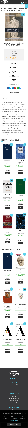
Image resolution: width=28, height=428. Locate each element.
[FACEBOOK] (11, 379)
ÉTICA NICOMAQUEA (20, 304)
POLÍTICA (20, 270)
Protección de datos (14, 400)
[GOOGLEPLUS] (15, 379)
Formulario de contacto (14, 389)
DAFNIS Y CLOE (7, 194)
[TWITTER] (13, 379)
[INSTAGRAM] (17, 379)
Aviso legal (14, 396)
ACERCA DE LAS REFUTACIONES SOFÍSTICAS (7, 305)
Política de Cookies (14, 402)
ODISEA (7, 230)
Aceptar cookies (14, 424)
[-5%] (7, 151)
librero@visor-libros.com (14, 387)
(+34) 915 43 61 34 (14, 385)
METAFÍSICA (7, 161)
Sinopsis (5, 98)
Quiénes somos (14, 410)
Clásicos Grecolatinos (9, 9)
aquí (17, 418)
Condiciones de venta (14, 398)
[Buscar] (26, 6)
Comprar (7, 173)
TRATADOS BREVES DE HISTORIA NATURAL (20, 340)
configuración (13, 420)
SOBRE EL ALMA (7, 339)
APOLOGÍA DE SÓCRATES (20, 161)
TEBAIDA (20, 195)
